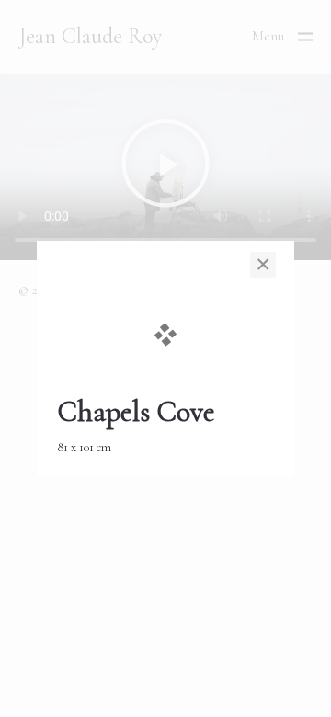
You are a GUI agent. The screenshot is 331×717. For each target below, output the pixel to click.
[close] (263, 265)
